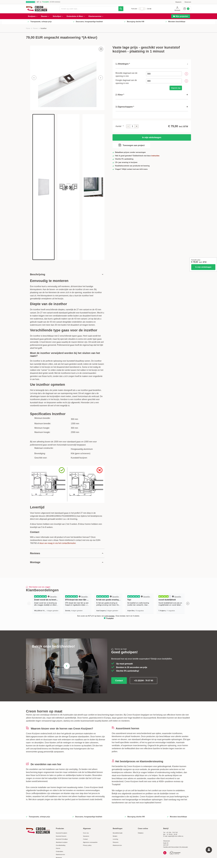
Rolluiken (140, 833)
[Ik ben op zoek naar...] (120, 8)
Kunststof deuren (61, 836)
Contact (119, 680)
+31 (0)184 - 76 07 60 (143, 680)
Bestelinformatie (117, 833)
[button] (44, 187)
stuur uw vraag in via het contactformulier (57, 543)
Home (28, 28)
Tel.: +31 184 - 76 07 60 (170, 832)
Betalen (115, 836)
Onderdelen (59, 851)
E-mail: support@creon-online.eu (173, 836)
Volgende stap (175, 88)
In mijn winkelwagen (203, 267)
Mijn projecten (182, 16)
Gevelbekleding (60, 845)
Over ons (86, 833)
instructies (155, 156)
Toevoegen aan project (134, 145)
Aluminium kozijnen (61, 842)
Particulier (134, 8)
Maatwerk (178, 2)
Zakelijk (149, 8)
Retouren (115, 842)
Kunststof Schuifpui (62, 839)
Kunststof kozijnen (61, 833)
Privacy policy (87, 845)
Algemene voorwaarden (90, 842)
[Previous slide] (34, 77)
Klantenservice (60, 854)
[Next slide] (100, 77)
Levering (115, 839)
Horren (35, 28)
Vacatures (86, 836)
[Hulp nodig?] (209, 850)
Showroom (187, 2)
